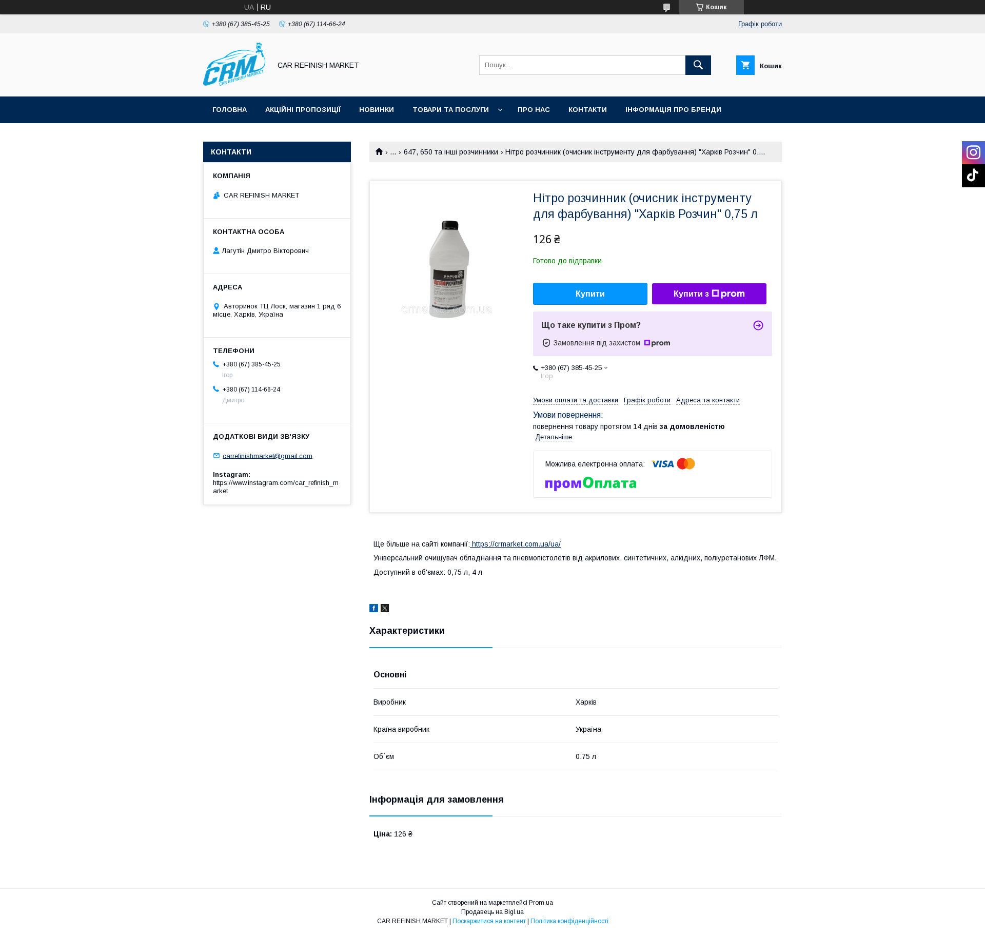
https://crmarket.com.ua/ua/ (515, 544)
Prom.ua (541, 902)
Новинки (376, 109)
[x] (385, 610)
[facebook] (373, 610)
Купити (590, 293)
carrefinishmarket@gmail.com (267, 455)
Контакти (587, 109)
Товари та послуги (450, 109)
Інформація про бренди (673, 109)
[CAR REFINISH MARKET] (234, 83)
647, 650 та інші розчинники (451, 152)
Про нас (534, 109)
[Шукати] (698, 65)
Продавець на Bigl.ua (492, 911)
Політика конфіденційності (569, 921)
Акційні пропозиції (303, 109)
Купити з (691, 293)
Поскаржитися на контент (489, 921)
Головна (229, 109)
